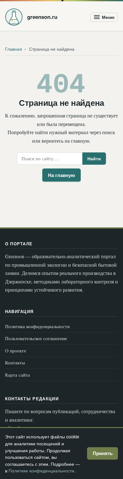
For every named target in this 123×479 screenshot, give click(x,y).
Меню (108, 17)
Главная (13, 49)
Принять (103, 453)
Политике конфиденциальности (41, 470)
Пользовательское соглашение (36, 338)
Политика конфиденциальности (37, 326)
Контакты (15, 362)
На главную (61, 175)
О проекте (15, 350)
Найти (94, 158)
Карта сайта (17, 375)
